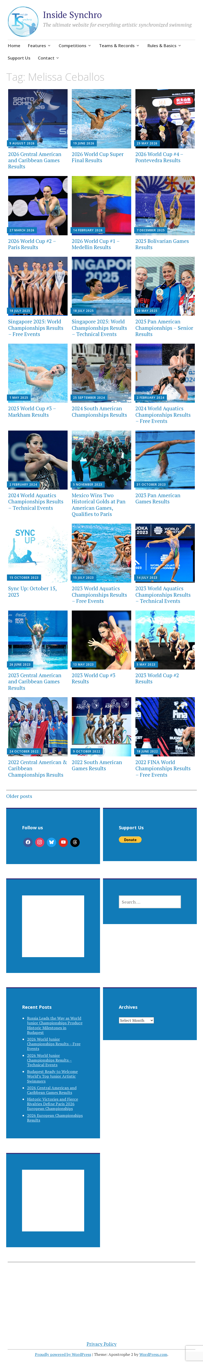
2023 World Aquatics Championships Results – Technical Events (163, 594)
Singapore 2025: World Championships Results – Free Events (35, 327)
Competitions (72, 45)
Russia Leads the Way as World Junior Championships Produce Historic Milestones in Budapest (54, 1025)
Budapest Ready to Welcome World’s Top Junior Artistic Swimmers (52, 1076)
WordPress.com (153, 1354)
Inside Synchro (72, 14)
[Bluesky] (51, 842)
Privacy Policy (102, 1344)
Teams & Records (117, 45)
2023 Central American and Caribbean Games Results (34, 681)
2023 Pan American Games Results (157, 498)
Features (37, 45)
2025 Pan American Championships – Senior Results (164, 327)
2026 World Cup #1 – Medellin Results (96, 244)
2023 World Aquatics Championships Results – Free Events (99, 594)
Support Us (19, 58)
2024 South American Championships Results (99, 411)
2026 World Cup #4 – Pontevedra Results (159, 157)
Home (14, 45)
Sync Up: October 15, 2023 (32, 591)
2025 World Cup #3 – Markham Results (32, 411)
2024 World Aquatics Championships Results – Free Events (163, 414)
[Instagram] (40, 842)
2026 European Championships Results (55, 1118)
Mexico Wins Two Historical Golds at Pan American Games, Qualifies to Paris (99, 504)
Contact (46, 58)
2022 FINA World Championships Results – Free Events (163, 768)
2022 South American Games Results (97, 765)
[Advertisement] (53, 932)
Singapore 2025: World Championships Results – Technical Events (99, 327)
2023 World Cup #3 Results (93, 678)
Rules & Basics (162, 45)
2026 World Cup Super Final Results (98, 157)
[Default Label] (63, 842)
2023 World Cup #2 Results (157, 678)
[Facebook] (28, 842)
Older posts (19, 796)
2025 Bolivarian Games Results (162, 244)
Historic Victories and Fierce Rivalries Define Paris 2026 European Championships (52, 1103)
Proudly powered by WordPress (63, 1354)
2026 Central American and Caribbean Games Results (34, 160)
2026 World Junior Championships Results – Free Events (53, 1043)
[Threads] (75, 842)
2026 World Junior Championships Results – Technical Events (49, 1060)
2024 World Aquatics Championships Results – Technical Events (35, 501)
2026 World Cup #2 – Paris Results (32, 244)
